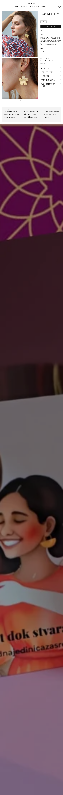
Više (20, 100)
